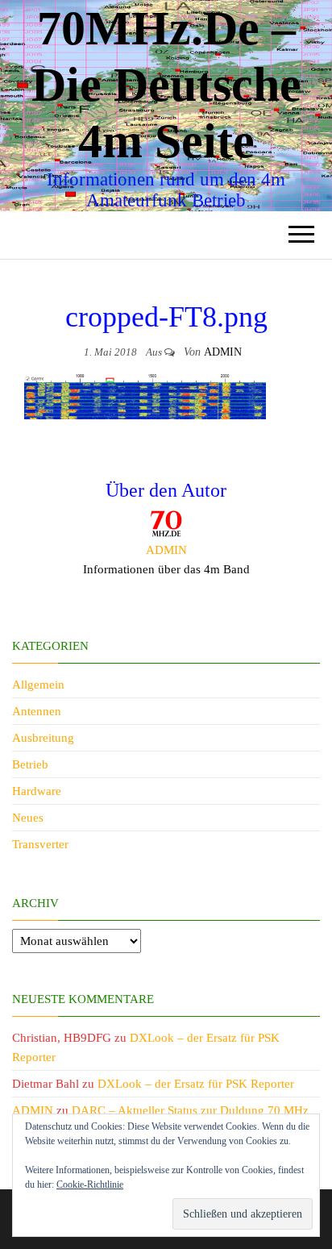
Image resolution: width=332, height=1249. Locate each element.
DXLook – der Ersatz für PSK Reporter (196, 1083)
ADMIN (223, 352)
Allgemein (38, 684)
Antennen (36, 711)
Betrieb (30, 764)
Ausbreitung (43, 737)
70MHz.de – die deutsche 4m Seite (166, 85)
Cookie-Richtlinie (89, 1184)
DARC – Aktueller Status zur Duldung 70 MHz (190, 1110)
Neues (28, 817)
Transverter (40, 844)
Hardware (36, 791)
